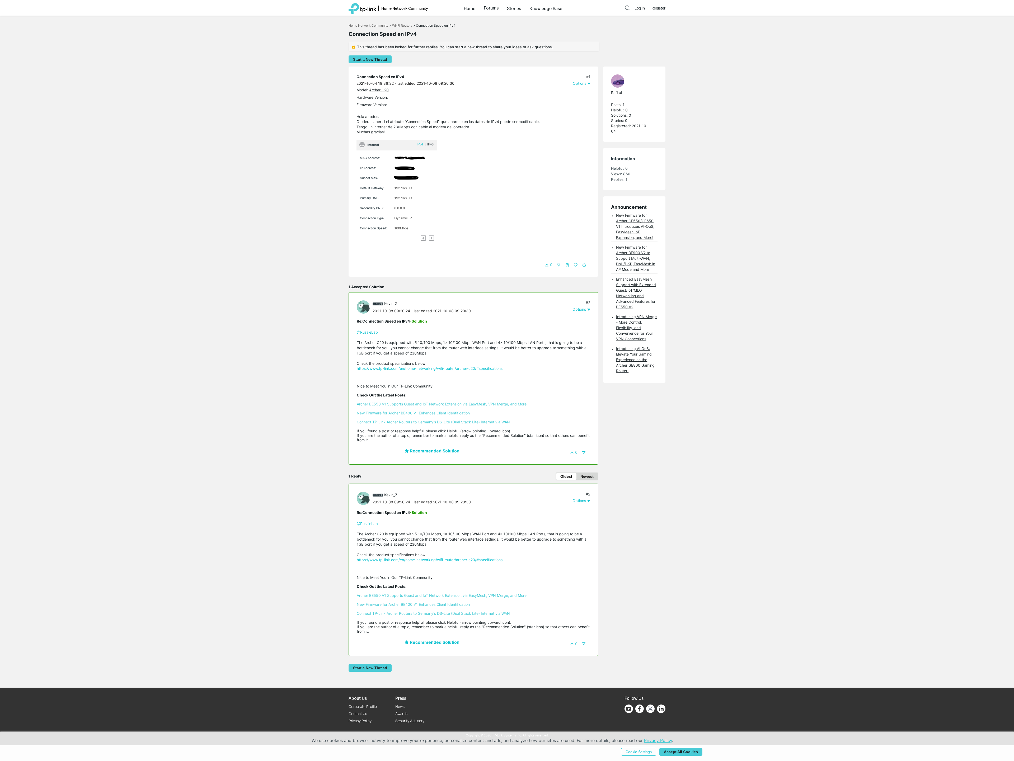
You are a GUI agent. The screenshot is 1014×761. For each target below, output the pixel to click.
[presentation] (363, 307)
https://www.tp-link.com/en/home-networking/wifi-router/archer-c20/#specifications (430, 368)
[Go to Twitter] (650, 709)
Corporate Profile (363, 706)
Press (400, 698)
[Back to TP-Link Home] (362, 8)
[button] (469, 8)
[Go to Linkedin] (661, 709)
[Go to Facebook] (639, 709)
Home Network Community (368, 25)
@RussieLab (367, 332)
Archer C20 (379, 90)
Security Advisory (409, 721)
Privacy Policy (360, 721)
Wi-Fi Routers (402, 25)
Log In (640, 8)
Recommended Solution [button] (434, 450)
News (400, 706)
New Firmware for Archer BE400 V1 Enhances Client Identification (413, 413)
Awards (401, 713)
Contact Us (358, 713)
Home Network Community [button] (404, 8)
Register (658, 8)
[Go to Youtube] (629, 709)
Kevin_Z (390, 303)
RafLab (617, 92)
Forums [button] (491, 8)
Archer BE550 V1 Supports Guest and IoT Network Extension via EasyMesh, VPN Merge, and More (442, 404)
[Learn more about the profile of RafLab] (631, 81)
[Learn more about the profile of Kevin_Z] (365, 306)
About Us (358, 698)
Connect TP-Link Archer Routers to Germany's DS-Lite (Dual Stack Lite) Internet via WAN (433, 422)
